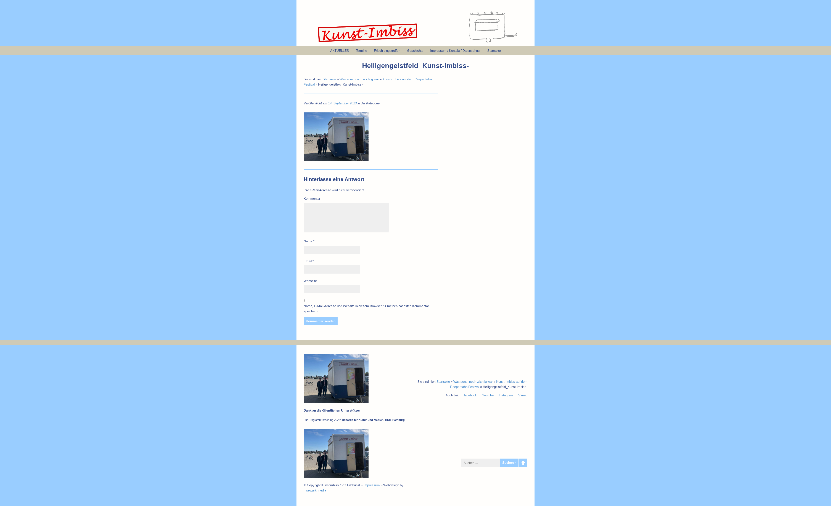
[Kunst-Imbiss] (368, 42)
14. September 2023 (342, 103)
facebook (470, 395)
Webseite (310, 281)
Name (309, 241)
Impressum (372, 485)
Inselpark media (315, 490)
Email (309, 261)
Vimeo (522, 395)
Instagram (506, 395)
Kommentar (312, 198)
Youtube (488, 395)
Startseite (329, 79)
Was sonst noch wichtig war (359, 79)
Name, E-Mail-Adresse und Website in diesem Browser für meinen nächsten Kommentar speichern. (366, 308)
